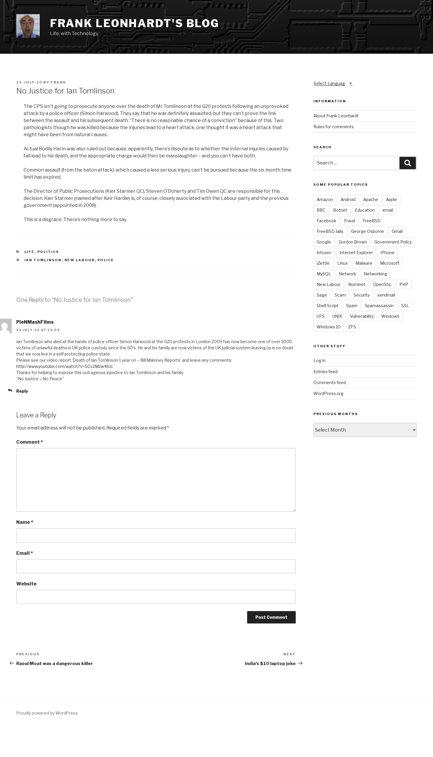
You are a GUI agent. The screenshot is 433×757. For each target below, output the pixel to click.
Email (24, 553)
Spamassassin (379, 305)
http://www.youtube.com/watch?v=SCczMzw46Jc (64, 366)
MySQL (324, 273)
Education (365, 210)
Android (348, 199)
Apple (391, 199)
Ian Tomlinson (43, 260)
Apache (370, 199)
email (387, 210)
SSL (405, 305)
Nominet (357, 284)
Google (324, 241)
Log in (319, 360)
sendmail (386, 294)
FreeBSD (372, 220)
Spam (351, 305)
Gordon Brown (353, 241)
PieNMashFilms (35, 322)
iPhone (387, 252)
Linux (342, 263)
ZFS (352, 326)
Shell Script (327, 305)
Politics (48, 252)
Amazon (325, 199)
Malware (364, 263)
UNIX (337, 316)
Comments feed (329, 382)
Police (105, 260)
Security (361, 294)
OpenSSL (382, 284)
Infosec (324, 252)
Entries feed (325, 371)
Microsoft (389, 263)
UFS (321, 316)
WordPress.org (328, 393)
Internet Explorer (356, 252)
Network (347, 273)
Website (26, 584)
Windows (390, 316)
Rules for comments (333, 126)
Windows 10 (329, 326)
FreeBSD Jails (330, 231)
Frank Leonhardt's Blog (134, 23)
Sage (322, 294)
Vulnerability (361, 316)
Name (24, 522)
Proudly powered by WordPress (47, 712)
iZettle (323, 263)
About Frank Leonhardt (336, 115)
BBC (321, 210)
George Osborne (367, 231)
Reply (22, 391)
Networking (375, 273)
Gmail (397, 231)
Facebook (326, 220)
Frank (58, 82)
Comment (29, 442)
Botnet (340, 210)
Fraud (349, 220)
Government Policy (393, 241)
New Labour (80, 260)
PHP (403, 284)
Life (29, 252)
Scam (340, 294)
